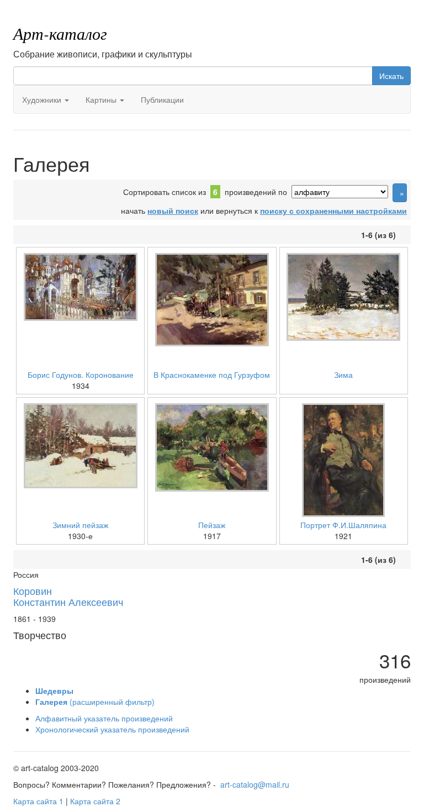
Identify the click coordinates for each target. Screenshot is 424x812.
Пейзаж (211, 524)
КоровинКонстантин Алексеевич (68, 596)
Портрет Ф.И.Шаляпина (343, 524)
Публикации (162, 99)
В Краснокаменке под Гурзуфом (211, 374)
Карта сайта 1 (38, 800)
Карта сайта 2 (95, 800)
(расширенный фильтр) (95, 701)
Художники (42, 99)
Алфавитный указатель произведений (104, 718)
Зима (343, 374)
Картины (102, 99)
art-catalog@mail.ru (254, 784)
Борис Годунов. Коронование (81, 374)
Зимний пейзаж (80, 524)
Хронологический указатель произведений (112, 729)
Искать (391, 75)
